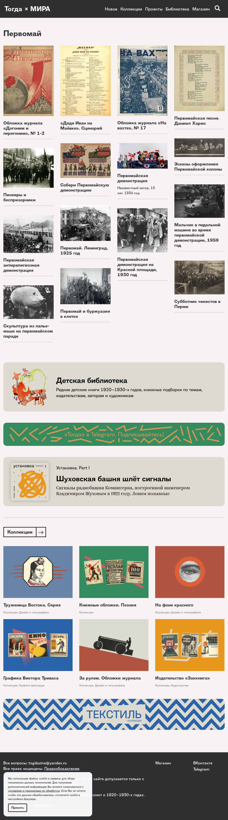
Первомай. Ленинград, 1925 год (84, 250)
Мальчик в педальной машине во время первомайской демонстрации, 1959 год (197, 235)
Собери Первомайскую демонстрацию (84, 187)
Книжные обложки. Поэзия (107, 605)
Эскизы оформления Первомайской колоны (198, 166)
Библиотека (177, 9)
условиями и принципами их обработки (34, 791)
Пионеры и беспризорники (19, 197)
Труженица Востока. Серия (32, 605)
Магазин (201, 9)
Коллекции (131, 9)
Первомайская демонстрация (132, 178)
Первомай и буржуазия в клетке (85, 313)
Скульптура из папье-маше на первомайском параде (28, 331)
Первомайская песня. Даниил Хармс (196, 120)
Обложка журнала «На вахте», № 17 (141, 125)
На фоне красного (174, 605)
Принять (17, 808)
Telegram (201, 769)
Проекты (154, 9)
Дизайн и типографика (34, 612)
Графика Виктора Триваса (31, 678)
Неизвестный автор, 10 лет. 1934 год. (136, 190)
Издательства (179, 685)
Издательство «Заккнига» (182, 678)
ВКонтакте (202, 762)
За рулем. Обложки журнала (110, 678)
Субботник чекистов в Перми (197, 304)
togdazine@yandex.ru (47, 762)
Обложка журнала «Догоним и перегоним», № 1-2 (24, 128)
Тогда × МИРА (27, 9)
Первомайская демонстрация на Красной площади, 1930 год (137, 267)
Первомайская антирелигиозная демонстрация (21, 265)
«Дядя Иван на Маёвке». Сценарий (81, 125)
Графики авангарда (31, 685)
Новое (111, 9)
